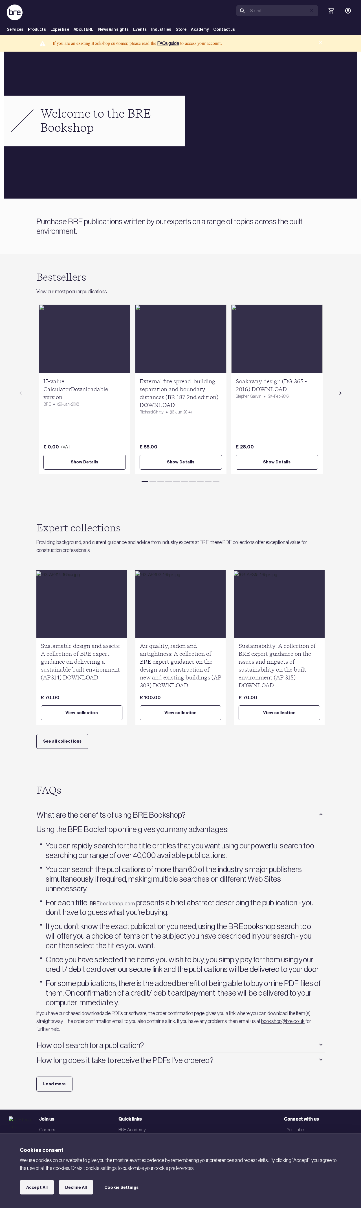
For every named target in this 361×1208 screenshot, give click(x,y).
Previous (21, 393)
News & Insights (113, 29)
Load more (54, 1083)
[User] (348, 11)
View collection (81, 712)
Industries (161, 29)
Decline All (76, 1187)
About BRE (84, 29)
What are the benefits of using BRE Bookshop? (111, 814)
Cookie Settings (121, 1187)
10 (216, 481)
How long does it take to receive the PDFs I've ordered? (125, 1060)
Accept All (37, 1187)
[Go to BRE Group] (15, 12)
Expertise (59, 29)
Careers (47, 1129)
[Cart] (331, 11)
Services (15, 29)
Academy (200, 29)
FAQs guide (168, 43)
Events (140, 29)
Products (37, 29)
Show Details (84, 462)
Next (340, 393)
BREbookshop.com (112, 903)
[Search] (242, 11)
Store (181, 29)
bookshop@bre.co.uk (283, 1021)
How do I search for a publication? (90, 1045)
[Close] (320, 42)
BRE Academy (132, 1129)
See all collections (62, 741)
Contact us (224, 29)
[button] (311, 10)
